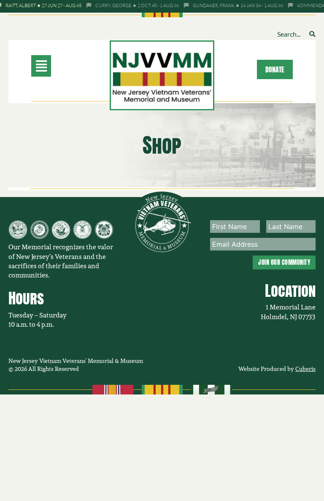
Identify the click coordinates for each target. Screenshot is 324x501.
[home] (162, 74)
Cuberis (305, 368)
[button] (57, 66)
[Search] (312, 34)
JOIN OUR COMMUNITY (284, 262)
